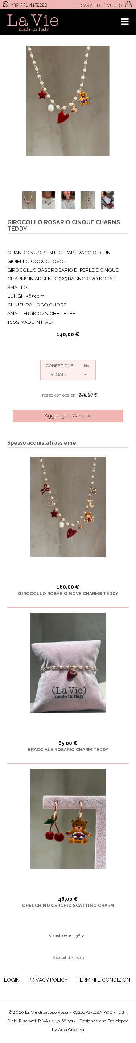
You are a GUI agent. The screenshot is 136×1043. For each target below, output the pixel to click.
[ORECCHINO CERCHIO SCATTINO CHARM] (68, 819)
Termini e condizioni (104, 980)
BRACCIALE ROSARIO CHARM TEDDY (68, 749)
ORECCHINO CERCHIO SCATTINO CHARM (68, 905)
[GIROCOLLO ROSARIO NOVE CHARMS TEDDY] (68, 507)
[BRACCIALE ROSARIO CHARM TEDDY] (68, 663)
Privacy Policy (48, 980)
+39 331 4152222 (29, 5)
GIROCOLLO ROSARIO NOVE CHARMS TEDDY (68, 593)
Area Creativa (71, 1029)
